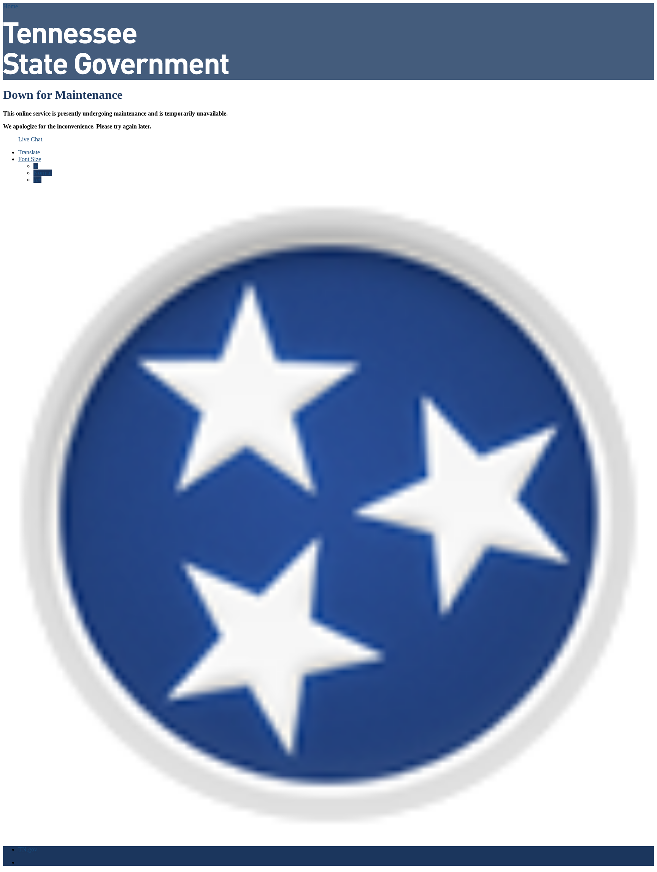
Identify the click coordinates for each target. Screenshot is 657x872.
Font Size (29, 159)
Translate (29, 152)
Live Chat (30, 139)
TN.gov (27, 849)
